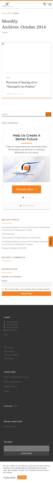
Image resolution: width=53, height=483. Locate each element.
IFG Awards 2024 (8, 234)
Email (4, 281)
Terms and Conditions (11, 355)
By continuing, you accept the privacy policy (27, 289)
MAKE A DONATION (10, 123)
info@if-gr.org (11, 330)
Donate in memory (10, 386)
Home (4, 13)
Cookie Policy (9, 358)
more (6, 335)
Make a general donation (12, 382)
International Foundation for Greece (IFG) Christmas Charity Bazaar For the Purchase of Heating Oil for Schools (26, 243)
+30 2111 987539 (12, 327)
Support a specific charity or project (16, 377)
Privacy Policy (9, 351)
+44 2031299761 (12, 322)
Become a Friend (10, 426)
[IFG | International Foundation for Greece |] (7, 4)
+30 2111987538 (12, 325)
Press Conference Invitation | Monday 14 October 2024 (21, 238)
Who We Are (8, 348)
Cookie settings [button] (10, 477)
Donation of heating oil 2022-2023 (14, 248)
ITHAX (15, 406)
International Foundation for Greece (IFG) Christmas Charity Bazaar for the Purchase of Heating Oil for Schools (26, 228)
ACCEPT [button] (22, 477)
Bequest (6, 391)
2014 (9, 13)
